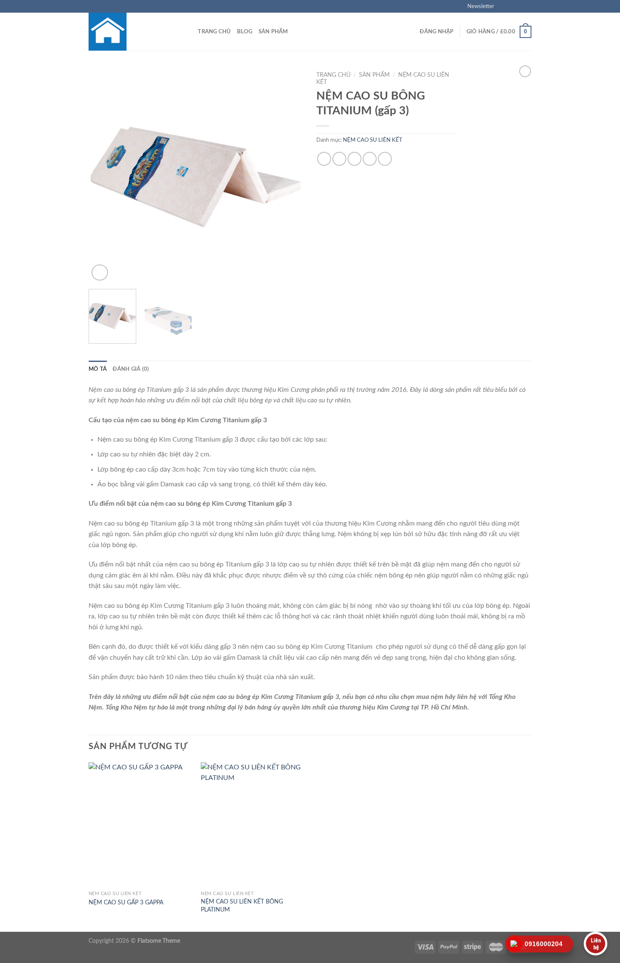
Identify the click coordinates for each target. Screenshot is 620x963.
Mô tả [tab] (98, 369)
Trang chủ (214, 31)
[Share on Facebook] (324, 159)
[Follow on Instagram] (511, 6)
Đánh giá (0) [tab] (131, 369)
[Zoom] (100, 272)
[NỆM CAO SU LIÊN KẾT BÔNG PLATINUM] (253, 824)
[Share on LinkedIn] (385, 159)
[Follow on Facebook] (503, 6)
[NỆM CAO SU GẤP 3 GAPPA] (141, 824)
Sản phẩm (273, 31)
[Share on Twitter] (339, 159)
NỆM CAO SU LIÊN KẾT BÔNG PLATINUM (242, 905)
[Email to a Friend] (354, 159)
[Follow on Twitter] (519, 6)
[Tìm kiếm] (189, 32)
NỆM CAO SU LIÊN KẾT (372, 140)
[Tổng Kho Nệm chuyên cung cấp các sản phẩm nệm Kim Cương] (131, 32)
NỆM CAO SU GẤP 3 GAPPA (126, 902)
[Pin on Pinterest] (370, 159)
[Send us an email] (527, 6)
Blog (245, 31)
